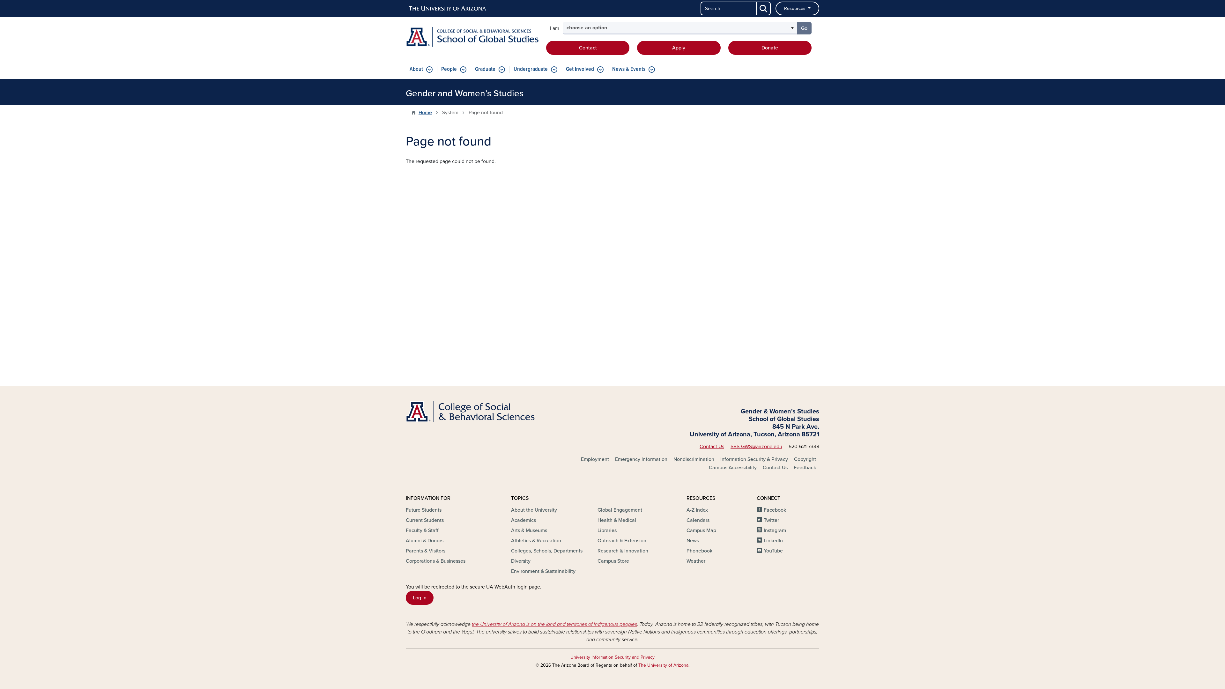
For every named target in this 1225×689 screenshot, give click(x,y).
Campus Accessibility (733, 467)
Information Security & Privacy (754, 459)
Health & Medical (617, 520)
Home (425, 112)
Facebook (775, 510)
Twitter (771, 520)
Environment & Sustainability (543, 571)
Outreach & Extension (622, 540)
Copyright (805, 459)
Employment (595, 459)
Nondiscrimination (693, 459)
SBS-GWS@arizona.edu (756, 446)
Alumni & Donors (424, 540)
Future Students (424, 510)
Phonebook (699, 551)
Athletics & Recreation (536, 540)
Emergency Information (641, 459)
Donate (769, 48)
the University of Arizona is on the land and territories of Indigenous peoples (554, 624)
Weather (696, 561)
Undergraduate (531, 69)
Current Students (425, 520)
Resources (795, 8)
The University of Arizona (663, 665)
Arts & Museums (529, 530)
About (416, 69)
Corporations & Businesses (435, 561)
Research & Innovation (623, 551)
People (449, 69)
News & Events (628, 69)
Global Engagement (620, 510)
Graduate (485, 69)
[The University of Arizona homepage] (448, 9)
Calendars (698, 520)
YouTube (773, 551)
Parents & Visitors (425, 551)
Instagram (775, 530)
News (693, 540)
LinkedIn (773, 540)
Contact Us (712, 446)
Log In (420, 598)
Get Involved (580, 69)
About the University (534, 510)
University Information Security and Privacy (612, 657)
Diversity (521, 561)
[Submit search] (764, 8)
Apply (678, 48)
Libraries (607, 530)
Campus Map (701, 530)
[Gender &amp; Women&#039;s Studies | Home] (472, 37)
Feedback (805, 467)
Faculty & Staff (422, 530)
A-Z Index (697, 510)
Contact (588, 48)
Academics (523, 520)
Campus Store (613, 561)
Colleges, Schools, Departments (547, 551)
